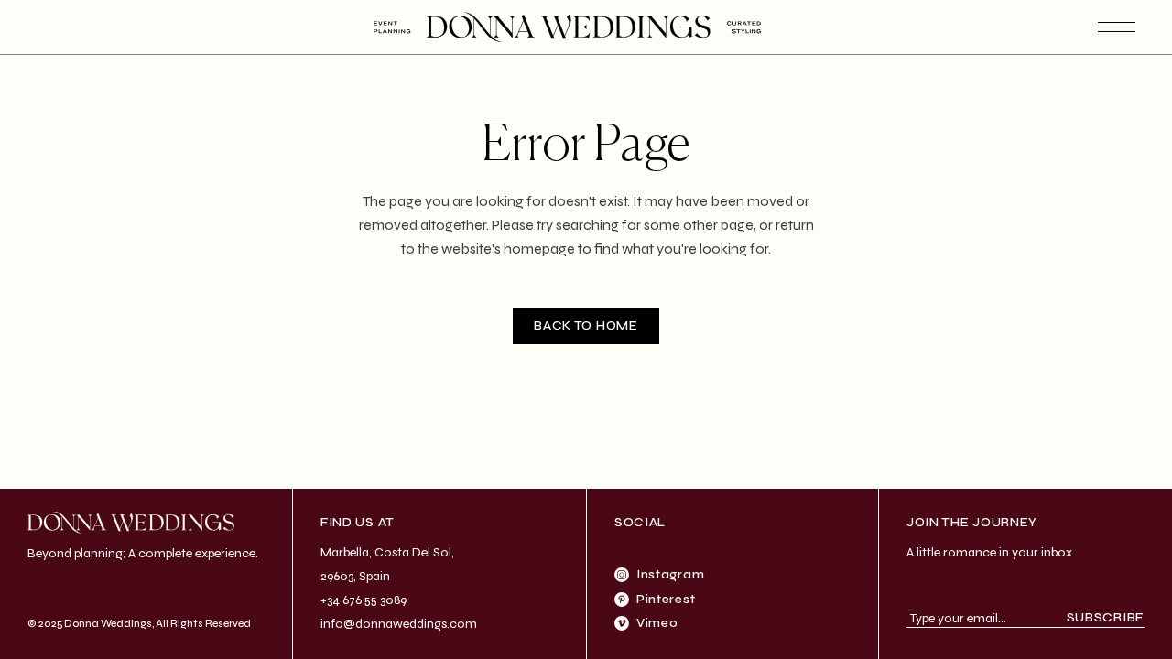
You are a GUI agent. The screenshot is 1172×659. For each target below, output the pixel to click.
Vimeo (657, 623)
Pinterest (665, 599)
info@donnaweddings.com (398, 624)
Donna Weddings (108, 624)
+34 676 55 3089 (363, 600)
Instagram (670, 574)
